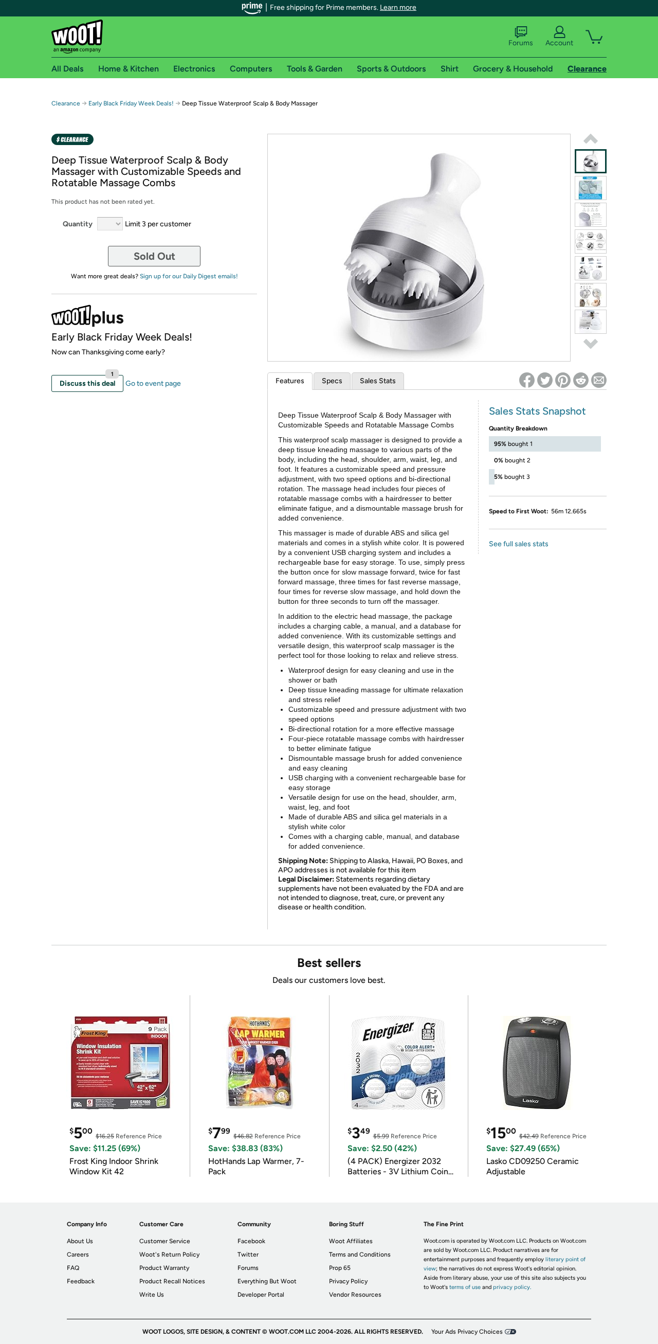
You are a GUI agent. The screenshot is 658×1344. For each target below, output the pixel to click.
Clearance (65, 103)
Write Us (151, 1294)
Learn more (398, 7)
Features (290, 381)
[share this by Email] (599, 380)
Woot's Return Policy (169, 1254)
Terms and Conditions (360, 1254)
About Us (80, 1241)
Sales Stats (378, 381)
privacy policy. (512, 1287)
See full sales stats (519, 544)
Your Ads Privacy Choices (467, 1331)
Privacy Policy (348, 1281)
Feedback (81, 1281)
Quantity (78, 224)
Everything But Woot (267, 1281)
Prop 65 (340, 1267)
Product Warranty (164, 1267)
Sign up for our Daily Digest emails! (189, 276)
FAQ (73, 1267)
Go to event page (153, 383)
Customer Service (164, 1241)
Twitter (248, 1254)
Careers (78, 1254)
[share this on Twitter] (545, 380)
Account (559, 43)
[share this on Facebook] (527, 380)
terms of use (465, 1287)
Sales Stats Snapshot (537, 411)
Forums (520, 43)
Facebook (251, 1241)
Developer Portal (260, 1294)
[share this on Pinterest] (563, 380)
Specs (332, 381)
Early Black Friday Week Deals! (131, 103)
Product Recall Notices (172, 1281)
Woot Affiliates (351, 1241)
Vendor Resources (355, 1294)
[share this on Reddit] (581, 380)
